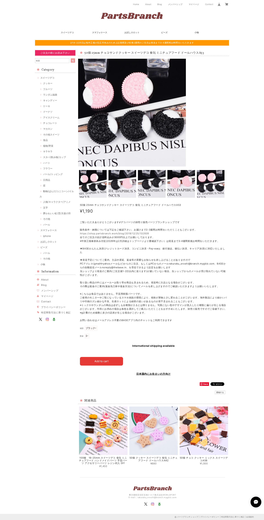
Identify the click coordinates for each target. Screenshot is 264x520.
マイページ (194, 4)
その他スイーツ (51, 134)
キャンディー (50, 100)
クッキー (47, 83)
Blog (159, 4)
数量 (82, 336)
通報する (220, 392)
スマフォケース (99, 32)
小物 (196, 32)
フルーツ (47, 89)
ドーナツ (47, 111)
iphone (47, 236)
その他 (46, 218)
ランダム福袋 (50, 94)
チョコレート (50, 123)
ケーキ (46, 106)
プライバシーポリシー (53, 307)
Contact (209, 4)
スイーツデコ (67, 32)
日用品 (46, 179)
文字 (45, 207)
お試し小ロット (132, 32)
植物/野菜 (48, 145)
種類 (82, 328)
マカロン (47, 128)
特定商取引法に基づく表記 (56, 312)
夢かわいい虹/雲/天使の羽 (57, 213)
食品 (45, 140)
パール (46, 224)
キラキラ (47, 151)
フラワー (47, 168)
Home (136, 4)
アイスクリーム (51, 117)
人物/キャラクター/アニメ (57, 201)
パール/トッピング (53, 174)
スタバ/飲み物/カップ (54, 157)
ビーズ (164, 32)
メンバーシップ (175, 4)
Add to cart (101, 361)
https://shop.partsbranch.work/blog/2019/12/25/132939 (114, 233)
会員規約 (250, 517)
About (148, 4)
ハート (46, 162)
